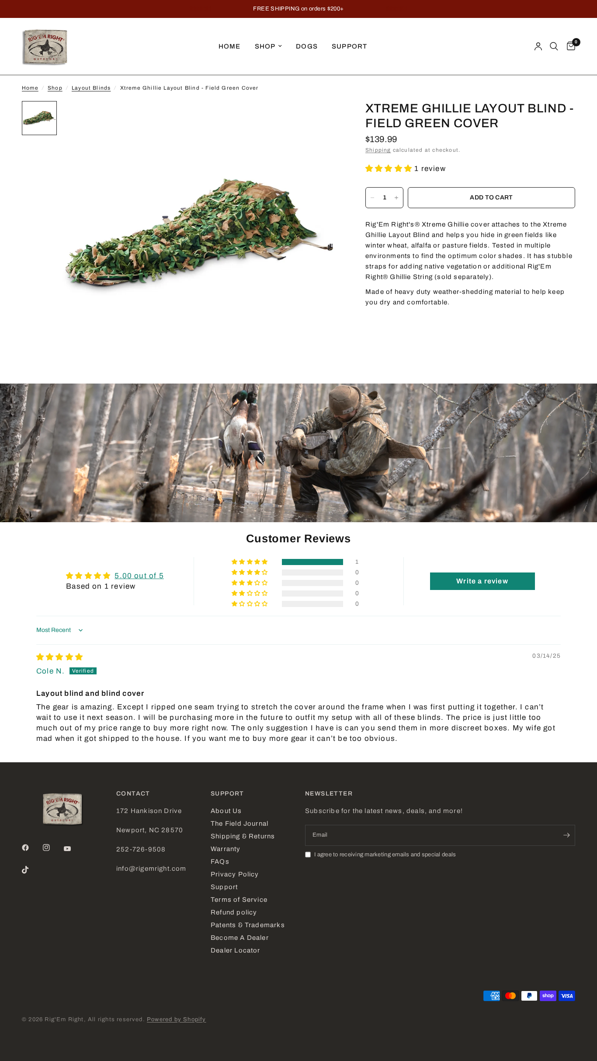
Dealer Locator (235, 950)
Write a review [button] (482, 581)
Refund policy (234, 912)
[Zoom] (320, 119)
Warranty (226, 848)
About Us (226, 810)
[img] (59, 657)
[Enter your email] (566, 835)
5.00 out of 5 (139, 576)
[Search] (553, 46)
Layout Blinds (91, 88)
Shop (265, 46)
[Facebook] (31, 847)
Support (349, 46)
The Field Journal (239, 823)
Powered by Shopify (176, 1019)
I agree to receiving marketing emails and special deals (385, 855)
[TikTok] (31, 870)
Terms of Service (239, 899)
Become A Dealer (240, 937)
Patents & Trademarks (248, 924)
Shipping (378, 150)
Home (230, 46)
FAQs (220, 861)
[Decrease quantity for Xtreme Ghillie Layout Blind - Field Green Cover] (372, 198)
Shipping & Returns (243, 836)
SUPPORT (227, 794)
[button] (389, 168)
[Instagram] (52, 847)
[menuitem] (230, 46)
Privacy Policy (235, 874)
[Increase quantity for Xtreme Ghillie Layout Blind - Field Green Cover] (396, 198)
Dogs (307, 46)
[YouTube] (73, 848)
